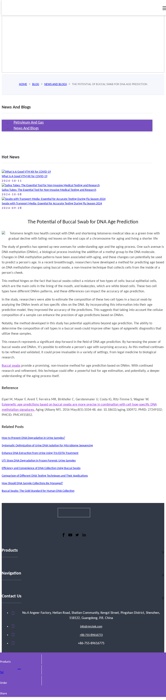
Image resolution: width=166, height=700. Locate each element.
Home (23, 84)
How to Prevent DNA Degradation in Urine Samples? (33, 438)
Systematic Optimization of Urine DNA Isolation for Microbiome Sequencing (47, 445)
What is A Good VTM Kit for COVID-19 (24, 176)
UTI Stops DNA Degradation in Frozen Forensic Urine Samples (39, 460)
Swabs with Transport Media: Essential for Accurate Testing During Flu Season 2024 (52, 203)
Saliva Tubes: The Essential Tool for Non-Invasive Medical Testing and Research (49, 190)
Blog (35, 84)
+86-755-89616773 (91, 635)
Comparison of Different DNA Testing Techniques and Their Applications (45, 475)
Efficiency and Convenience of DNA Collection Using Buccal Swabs (41, 468)
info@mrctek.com (91, 626)
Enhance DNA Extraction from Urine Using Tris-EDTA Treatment (40, 453)
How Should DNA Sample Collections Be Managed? (32, 483)
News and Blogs (55, 84)
